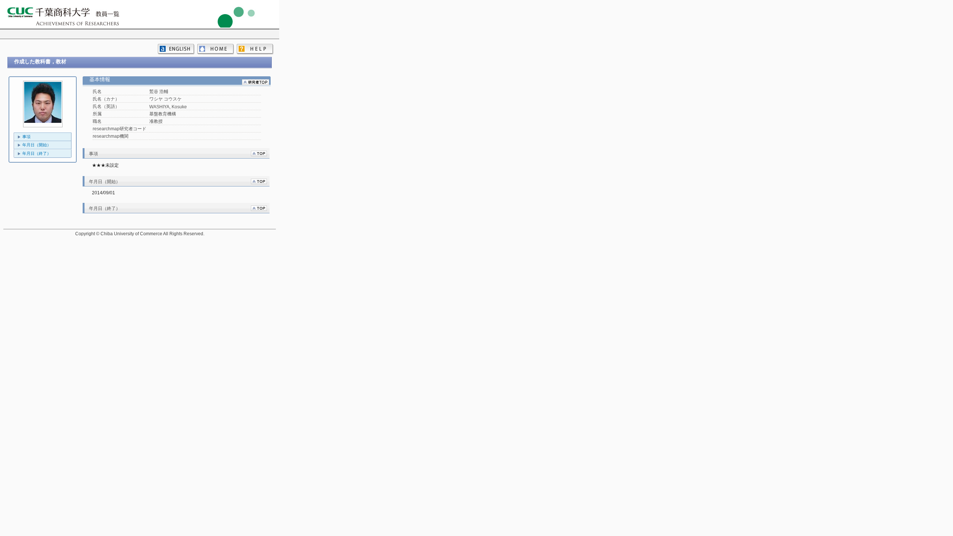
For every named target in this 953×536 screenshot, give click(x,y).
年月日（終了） (36, 153)
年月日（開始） (36, 145)
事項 (26, 136)
